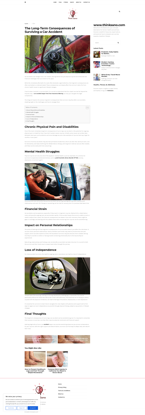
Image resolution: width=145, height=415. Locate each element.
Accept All (33, 408)
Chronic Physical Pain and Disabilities (35, 110)
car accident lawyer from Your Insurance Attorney (48, 93)
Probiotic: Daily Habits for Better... (109, 52)
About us (78, 2)
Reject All (22, 408)
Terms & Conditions (64, 390)
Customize (11, 408)
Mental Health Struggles (33, 112)
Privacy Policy (62, 387)
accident (46, 324)
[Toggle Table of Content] (86, 107)
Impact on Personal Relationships (35, 116)
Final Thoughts (30, 121)
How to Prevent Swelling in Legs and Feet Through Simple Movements (75, 339)
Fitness (66, 2)
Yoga (60, 2)
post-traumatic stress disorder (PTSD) (66, 158)
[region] (21, 403)
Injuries (26, 23)
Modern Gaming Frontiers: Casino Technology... (107, 63)
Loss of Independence (32, 119)
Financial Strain (30, 114)
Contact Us (86, 2)
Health (72, 2)
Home (54, 2)
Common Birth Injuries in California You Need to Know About (40, 339)
